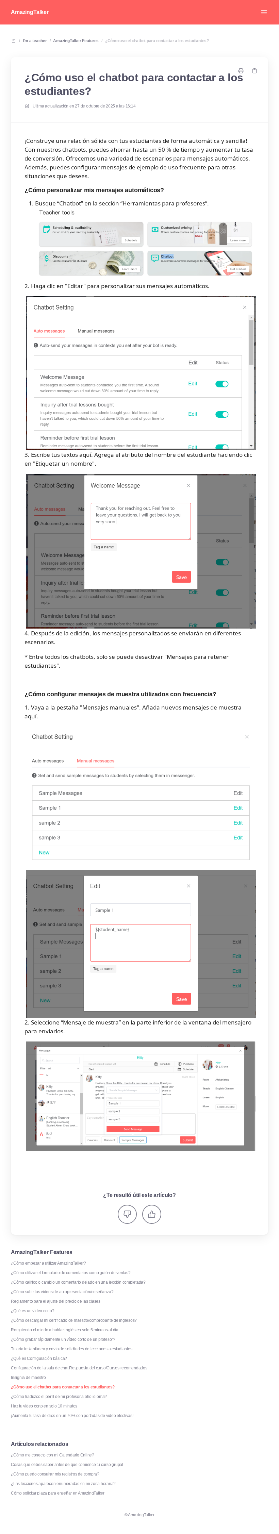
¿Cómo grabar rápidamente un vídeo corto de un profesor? (63, 1339)
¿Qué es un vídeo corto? (32, 1310)
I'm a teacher (35, 40)
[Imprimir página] (240, 70)
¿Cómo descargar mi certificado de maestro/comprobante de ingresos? (74, 1320)
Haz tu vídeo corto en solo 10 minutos (44, 1406)
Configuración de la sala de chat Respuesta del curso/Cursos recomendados (79, 1368)
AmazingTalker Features (76, 40)
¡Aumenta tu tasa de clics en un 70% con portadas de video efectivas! (72, 1415)
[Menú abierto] (264, 12)
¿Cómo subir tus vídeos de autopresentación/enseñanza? (62, 1291)
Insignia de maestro (28, 1377)
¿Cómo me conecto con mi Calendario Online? (52, 1455)
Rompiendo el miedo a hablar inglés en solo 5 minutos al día (64, 1330)
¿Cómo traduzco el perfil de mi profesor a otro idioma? (59, 1396)
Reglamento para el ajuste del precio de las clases (55, 1301)
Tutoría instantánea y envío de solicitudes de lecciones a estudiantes (71, 1349)
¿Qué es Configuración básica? (39, 1358)
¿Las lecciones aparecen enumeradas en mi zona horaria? (63, 1483)
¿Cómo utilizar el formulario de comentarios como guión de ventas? (70, 1272)
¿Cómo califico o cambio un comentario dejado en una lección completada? (78, 1282)
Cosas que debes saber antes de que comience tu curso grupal (67, 1464)
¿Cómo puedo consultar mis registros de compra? (55, 1474)
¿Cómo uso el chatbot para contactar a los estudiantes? (157, 40)
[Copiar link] (254, 70)
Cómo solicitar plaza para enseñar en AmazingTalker (57, 1493)
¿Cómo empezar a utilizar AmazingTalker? (48, 1263)
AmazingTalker (30, 12)
